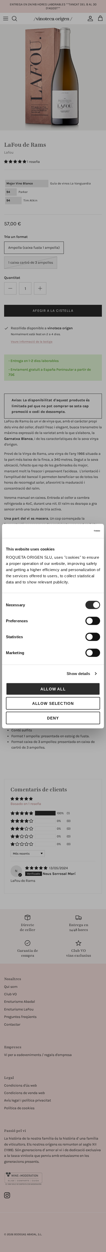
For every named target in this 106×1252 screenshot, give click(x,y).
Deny (53, 718)
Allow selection (53, 703)
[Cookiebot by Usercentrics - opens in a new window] (77, 531)
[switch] (92, 621)
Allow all (53, 689)
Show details (78, 673)
